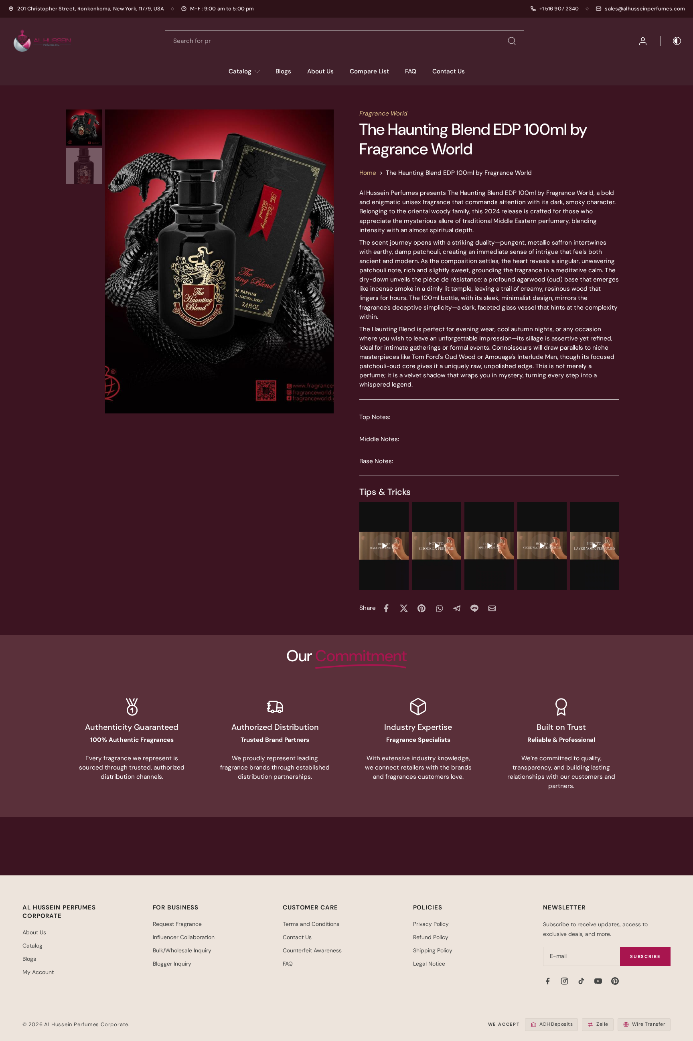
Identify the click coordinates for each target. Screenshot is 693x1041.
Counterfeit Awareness (312, 950)
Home (367, 173)
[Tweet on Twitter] (404, 608)
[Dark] (671, 41)
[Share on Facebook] (386, 608)
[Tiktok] (581, 980)
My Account (38, 972)
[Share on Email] (492, 608)
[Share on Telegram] (457, 608)
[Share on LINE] (474, 608)
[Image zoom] (219, 261)
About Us (320, 71)
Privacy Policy (431, 924)
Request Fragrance (177, 924)
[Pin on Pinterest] (421, 608)
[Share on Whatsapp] (439, 608)
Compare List (369, 71)
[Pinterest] (614, 980)
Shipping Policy (432, 950)
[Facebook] (547, 980)
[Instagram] (564, 980)
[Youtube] (598, 980)
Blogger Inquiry (172, 963)
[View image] (84, 127)
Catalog (240, 71)
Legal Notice (429, 963)
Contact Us (448, 71)
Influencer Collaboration (184, 937)
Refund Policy (430, 937)
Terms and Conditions (311, 924)
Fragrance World (383, 113)
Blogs (283, 71)
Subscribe (645, 956)
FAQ (410, 71)
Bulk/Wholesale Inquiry (182, 950)
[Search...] (511, 41)
